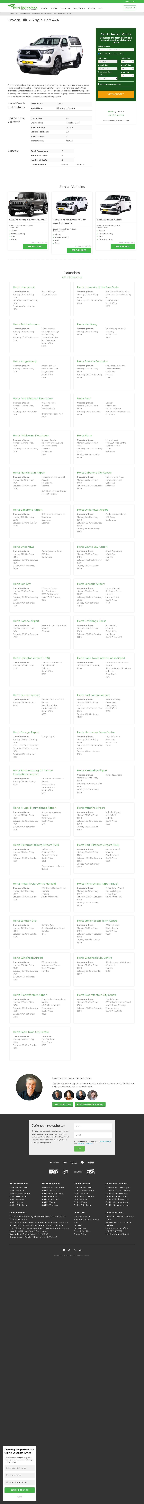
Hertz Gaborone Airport (28, 509)
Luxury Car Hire (79, 8)
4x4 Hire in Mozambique (52, 1193)
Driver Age (125, 72)
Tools (100, 8)
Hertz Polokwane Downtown (31, 435)
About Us (91, 8)
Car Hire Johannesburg (84, 1190)
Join (79, 1149)
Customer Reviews (82, 1217)
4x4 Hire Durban (17, 1190)
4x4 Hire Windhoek (18, 1205)
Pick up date (102, 58)
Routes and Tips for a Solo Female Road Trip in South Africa (36, 1225)
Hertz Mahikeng (87, 324)
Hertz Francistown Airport (29, 472)
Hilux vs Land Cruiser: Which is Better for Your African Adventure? (39, 1222)
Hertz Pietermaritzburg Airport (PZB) (36, 844)
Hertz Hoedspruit (24, 287)
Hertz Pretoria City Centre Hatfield (34, 883)
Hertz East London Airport (93, 695)
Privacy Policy (105, 1141)
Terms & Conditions (85, 1144)
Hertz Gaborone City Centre (94, 472)
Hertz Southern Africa (23, 13)
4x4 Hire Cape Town (18, 1188)
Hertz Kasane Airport (26, 620)
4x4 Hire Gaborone (18, 1196)
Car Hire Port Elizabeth (84, 1196)
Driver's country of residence (105, 73)
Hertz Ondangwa (23, 546)
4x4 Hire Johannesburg (20, 1193)
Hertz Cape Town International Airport (101, 658)
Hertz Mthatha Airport (91, 807)
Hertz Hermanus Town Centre (96, 732)
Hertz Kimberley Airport (92, 770)
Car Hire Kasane (81, 1202)
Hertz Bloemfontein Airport (30, 994)
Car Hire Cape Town (82, 1188)
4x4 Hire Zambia (49, 1202)
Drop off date (103, 65)
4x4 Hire (54, 8)
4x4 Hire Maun (16, 1202)
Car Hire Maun (80, 1199)
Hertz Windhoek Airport (28, 957)
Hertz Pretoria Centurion (92, 361)
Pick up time (125, 58)
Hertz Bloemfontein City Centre (97, 994)
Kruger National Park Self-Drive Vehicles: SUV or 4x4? (33, 1237)
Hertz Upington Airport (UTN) (31, 658)
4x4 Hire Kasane (17, 1199)
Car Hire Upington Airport (117, 1205)
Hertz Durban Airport (26, 695)
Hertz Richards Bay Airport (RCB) (97, 883)
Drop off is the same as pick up (112, 54)
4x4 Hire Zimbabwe (50, 1205)
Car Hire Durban (81, 1193)
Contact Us (130, 8)
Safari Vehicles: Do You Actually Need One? (29, 1234)
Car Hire (44, 8)
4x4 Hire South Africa (51, 1199)
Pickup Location (104, 46)
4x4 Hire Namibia (49, 1196)
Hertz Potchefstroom (26, 324)
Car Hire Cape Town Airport (118, 1188)
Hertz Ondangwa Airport (92, 509)
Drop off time (126, 65)
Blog (76, 1222)
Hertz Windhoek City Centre (94, 957)
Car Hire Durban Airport (116, 1196)
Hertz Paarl (84, 398)
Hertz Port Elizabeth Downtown (33, 398)
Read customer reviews (90, 1104)
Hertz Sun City (22, 583)
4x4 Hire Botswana (50, 1190)
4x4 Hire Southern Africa (53, 1188)
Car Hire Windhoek (82, 1205)
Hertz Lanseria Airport (91, 583)
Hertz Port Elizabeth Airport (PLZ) (98, 844)
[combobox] (116, 49)
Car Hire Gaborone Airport (117, 1202)
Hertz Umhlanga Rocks (91, 620)
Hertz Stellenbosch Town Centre (97, 920)
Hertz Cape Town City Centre (31, 1032)
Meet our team (63, 1104)
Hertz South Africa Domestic (41, 13)
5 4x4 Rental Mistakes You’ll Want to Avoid (28, 1231)
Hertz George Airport (26, 732)
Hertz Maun (84, 435)
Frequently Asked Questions (87, 1219)
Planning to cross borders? (110, 84)
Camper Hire (65, 8)
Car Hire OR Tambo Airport (118, 1190)
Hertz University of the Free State (98, 287)
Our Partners (80, 1228)
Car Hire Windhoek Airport (118, 1199)
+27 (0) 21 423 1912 (116, 115)
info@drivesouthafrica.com (118, 1234)
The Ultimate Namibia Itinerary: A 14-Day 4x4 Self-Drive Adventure (39, 1228)
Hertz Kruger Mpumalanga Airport (34, 807)
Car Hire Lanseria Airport (116, 1193)
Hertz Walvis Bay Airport (92, 546)
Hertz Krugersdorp (25, 361)
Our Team (78, 1225)
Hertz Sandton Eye (24, 920)
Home (12, 13)
